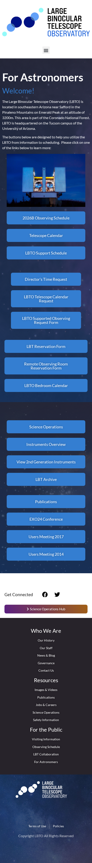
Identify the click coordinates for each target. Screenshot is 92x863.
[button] (46, 50)
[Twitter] (57, 594)
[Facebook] (45, 594)
